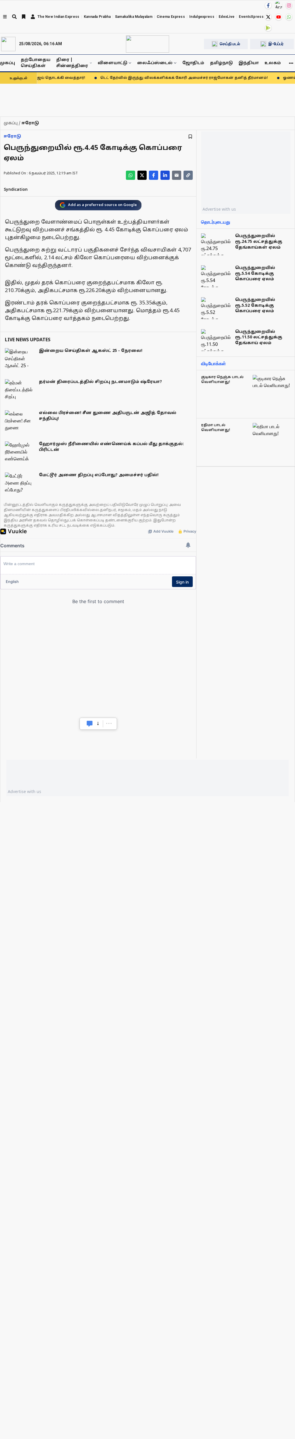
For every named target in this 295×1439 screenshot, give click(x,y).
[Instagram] (288, 5)
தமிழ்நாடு (221, 63)
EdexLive (227, 17)
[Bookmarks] (23, 16)
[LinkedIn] (165, 175)
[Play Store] (268, 27)
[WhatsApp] (288, 17)
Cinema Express (171, 17)
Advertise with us (219, 209)
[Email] (176, 175)
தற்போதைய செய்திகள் (35, 63)
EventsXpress (251, 17)
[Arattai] (278, 4)
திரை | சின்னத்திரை (72, 63)
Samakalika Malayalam (133, 17)
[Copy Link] (188, 175)
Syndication (16, 189)
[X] (268, 17)
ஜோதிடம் (193, 63)
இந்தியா (249, 63)
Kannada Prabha (97, 17)
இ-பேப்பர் (275, 43)
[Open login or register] (32, 16)
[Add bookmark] (190, 136)
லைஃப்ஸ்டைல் (155, 63)
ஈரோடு (12, 136)
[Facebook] (268, 5)
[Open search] (14, 16)
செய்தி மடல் (230, 43)
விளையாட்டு (112, 63)
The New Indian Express (58, 17)
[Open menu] (5, 17)
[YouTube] (278, 17)
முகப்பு (7, 63)
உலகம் (272, 63)
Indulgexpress (201, 17)
